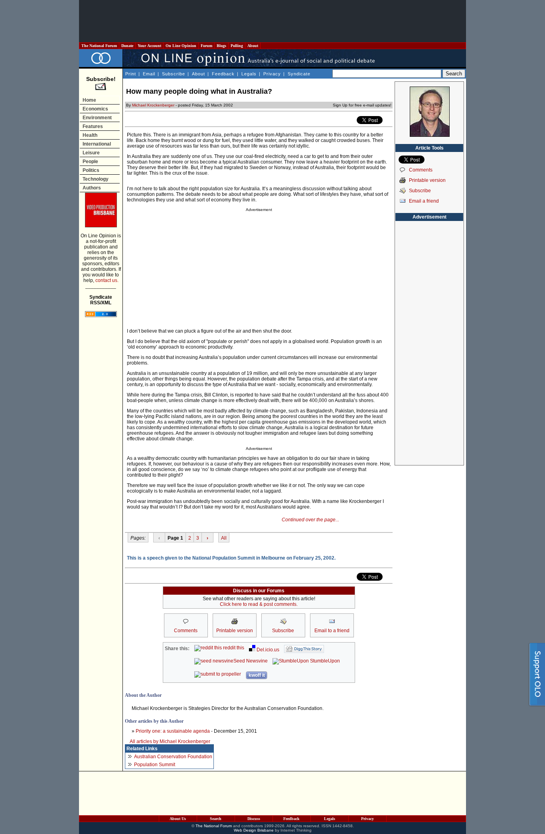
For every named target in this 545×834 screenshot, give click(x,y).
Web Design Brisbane (254, 830)
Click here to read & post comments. (259, 604)
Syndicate (299, 73)
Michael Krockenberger (153, 105)
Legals (249, 73)
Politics (91, 170)
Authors (92, 188)
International (97, 144)
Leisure (91, 153)
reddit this (233, 648)
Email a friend (424, 201)
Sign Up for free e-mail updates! (362, 105)
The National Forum (99, 45)
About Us (178, 818)
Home (89, 100)
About (252, 45)
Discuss (253, 818)
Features (93, 126)
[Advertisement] (272, 21)
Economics (95, 109)
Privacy (272, 73)
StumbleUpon (324, 661)
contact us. (106, 280)
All (224, 538)
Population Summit (154, 764)
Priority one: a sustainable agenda (173, 731)
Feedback (223, 73)
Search (215, 818)
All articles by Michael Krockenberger (170, 741)
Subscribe (173, 73)
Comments (420, 170)
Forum (206, 45)
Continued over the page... (310, 519)
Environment (97, 117)
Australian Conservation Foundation (173, 756)
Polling (236, 45)
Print (130, 73)
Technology (96, 179)
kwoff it (257, 675)
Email (149, 73)
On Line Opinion (180, 45)
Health (90, 135)
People (90, 161)
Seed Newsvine (250, 661)
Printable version (427, 180)
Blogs (221, 45)
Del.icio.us (267, 650)
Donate (127, 45)
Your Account (149, 45)
